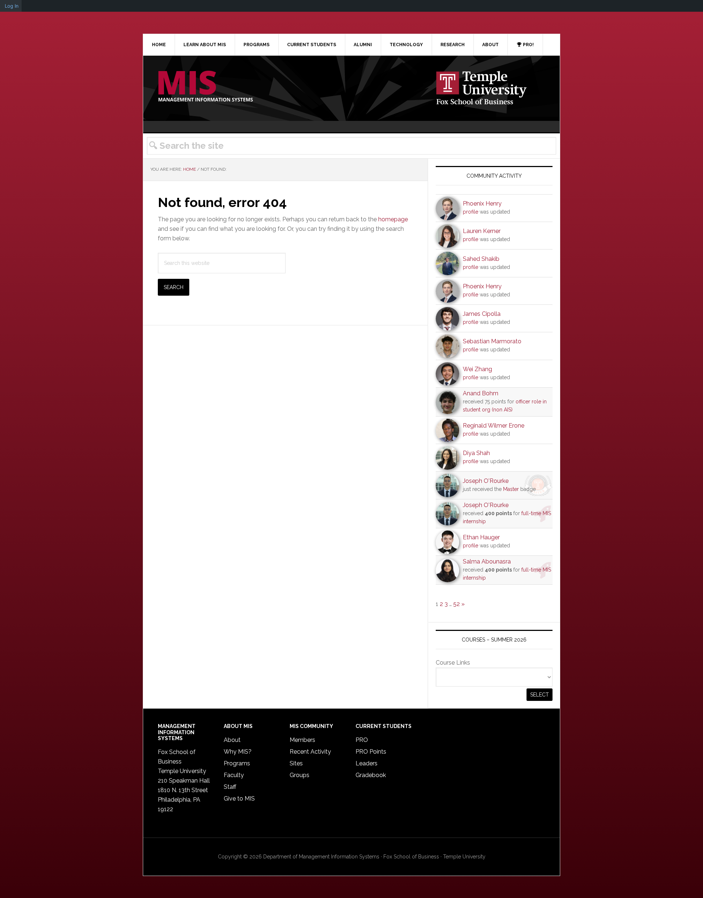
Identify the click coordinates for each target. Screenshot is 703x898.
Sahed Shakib (481, 258)
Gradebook (371, 775)
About (232, 739)
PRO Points (371, 751)
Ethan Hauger (481, 537)
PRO (362, 739)
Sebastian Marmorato (492, 341)
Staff (230, 786)
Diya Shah (476, 453)
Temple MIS (205, 86)
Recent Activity (310, 751)
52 (456, 603)
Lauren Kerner (482, 231)
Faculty (234, 775)
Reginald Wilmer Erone (493, 425)
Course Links (453, 662)
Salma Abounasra (487, 561)
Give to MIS (239, 798)
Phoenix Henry (482, 203)
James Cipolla (482, 313)
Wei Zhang (477, 369)
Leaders (366, 763)
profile (470, 212)
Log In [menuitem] (12, 6)
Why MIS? (238, 751)
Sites (296, 763)
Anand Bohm (480, 393)
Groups (299, 775)
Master (511, 489)
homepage (393, 219)
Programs (237, 763)
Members (302, 739)
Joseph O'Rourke (486, 480)
